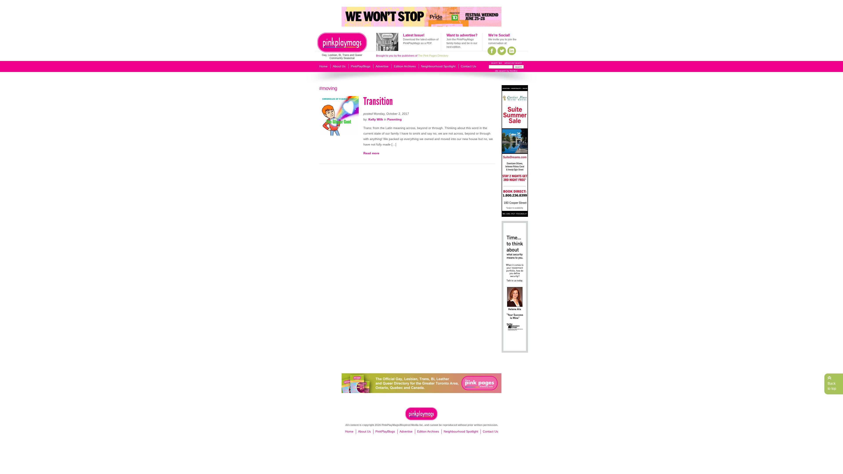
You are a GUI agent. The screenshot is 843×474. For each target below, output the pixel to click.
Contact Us (468, 66)
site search (500, 71)
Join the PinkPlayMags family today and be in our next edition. (462, 43)
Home (323, 66)
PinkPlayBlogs (360, 66)
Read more (371, 153)
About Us (339, 66)
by (511, 71)
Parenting (394, 119)
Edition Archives (405, 66)
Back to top (832, 386)
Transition (378, 101)
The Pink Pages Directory (433, 55)
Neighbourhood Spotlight (438, 66)
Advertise (382, 66)
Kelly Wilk (375, 119)
